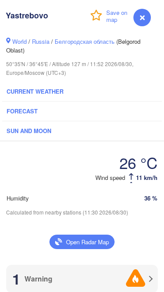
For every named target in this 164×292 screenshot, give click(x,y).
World (19, 41)
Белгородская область (85, 41)
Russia (40, 41)
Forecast (22, 111)
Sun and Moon (29, 131)
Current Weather (35, 91)
